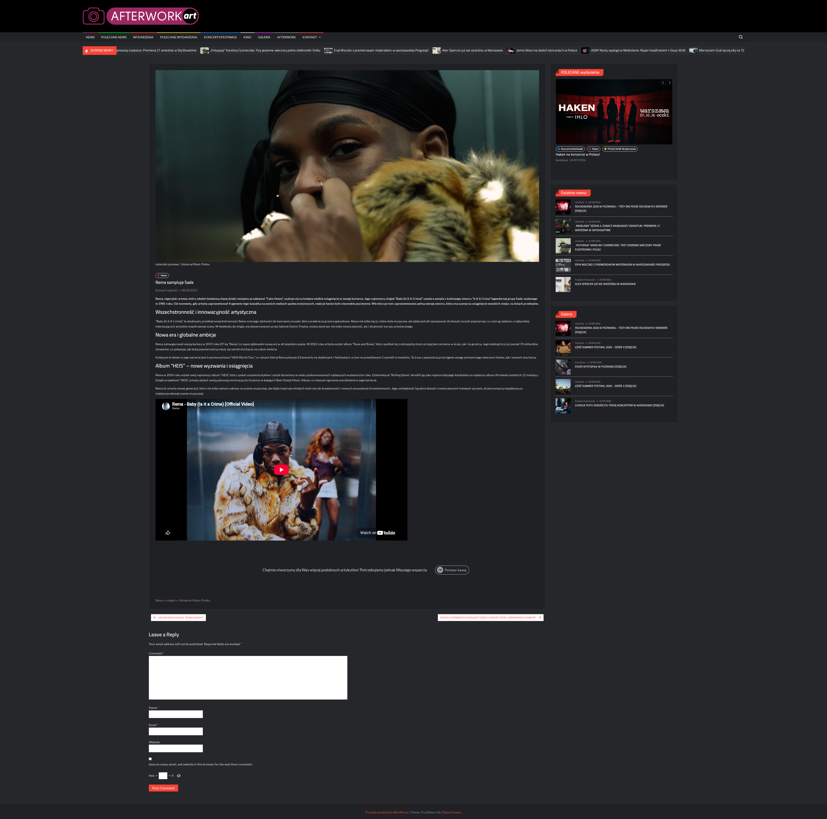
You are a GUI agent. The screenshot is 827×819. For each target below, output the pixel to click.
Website (154, 742)
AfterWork (286, 37)
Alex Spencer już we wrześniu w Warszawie (415, 50)
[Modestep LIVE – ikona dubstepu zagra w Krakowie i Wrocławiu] (614, 108)
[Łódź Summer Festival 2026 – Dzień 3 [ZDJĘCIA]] (563, 347)
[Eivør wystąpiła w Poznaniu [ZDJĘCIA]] (563, 366)
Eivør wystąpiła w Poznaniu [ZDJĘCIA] (600, 366)
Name (154, 707)
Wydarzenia (143, 37)
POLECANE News (113, 37)
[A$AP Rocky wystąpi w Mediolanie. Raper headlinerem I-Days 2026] (528, 50)
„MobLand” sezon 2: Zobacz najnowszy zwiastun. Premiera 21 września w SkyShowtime (617, 228)
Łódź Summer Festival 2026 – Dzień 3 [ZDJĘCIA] (605, 347)
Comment (156, 653)
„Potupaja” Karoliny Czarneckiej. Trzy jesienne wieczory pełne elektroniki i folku (208, 50)
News (90, 37)
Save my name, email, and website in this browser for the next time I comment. (200, 764)
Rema (159, 600)
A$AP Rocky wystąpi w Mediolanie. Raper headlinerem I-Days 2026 (581, 50)
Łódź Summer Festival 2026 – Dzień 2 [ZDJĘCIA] (605, 385)
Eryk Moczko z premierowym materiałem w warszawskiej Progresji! (324, 50)
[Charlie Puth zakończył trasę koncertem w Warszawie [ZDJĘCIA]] (563, 405)
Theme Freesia (451, 812)
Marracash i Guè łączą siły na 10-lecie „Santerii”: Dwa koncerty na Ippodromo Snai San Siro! (706, 50)
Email (153, 725)
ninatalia (561, 153)
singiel (171, 600)
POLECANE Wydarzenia (178, 37)
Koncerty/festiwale (220, 37)
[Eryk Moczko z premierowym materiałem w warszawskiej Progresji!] (271, 50)
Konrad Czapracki (166, 290)
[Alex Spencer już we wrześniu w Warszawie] (379, 50)
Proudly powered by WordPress (386, 812)
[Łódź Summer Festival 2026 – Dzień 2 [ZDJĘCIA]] (563, 386)
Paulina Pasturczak (585, 279)
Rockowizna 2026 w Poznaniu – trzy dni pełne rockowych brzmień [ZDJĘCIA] (621, 208)
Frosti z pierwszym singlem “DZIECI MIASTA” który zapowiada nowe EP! (488, 617)
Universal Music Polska (194, 600)
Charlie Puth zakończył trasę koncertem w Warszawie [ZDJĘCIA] (619, 405)
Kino (247, 37)
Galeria (264, 37)
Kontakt (310, 37)
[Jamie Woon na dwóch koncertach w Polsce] (454, 50)
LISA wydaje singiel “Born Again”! (181, 617)
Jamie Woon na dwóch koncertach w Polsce (489, 50)
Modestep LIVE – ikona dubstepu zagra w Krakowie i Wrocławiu (603, 147)
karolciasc (580, 362)
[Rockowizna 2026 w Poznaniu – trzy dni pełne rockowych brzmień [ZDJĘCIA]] (563, 206)
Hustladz (579, 221)
